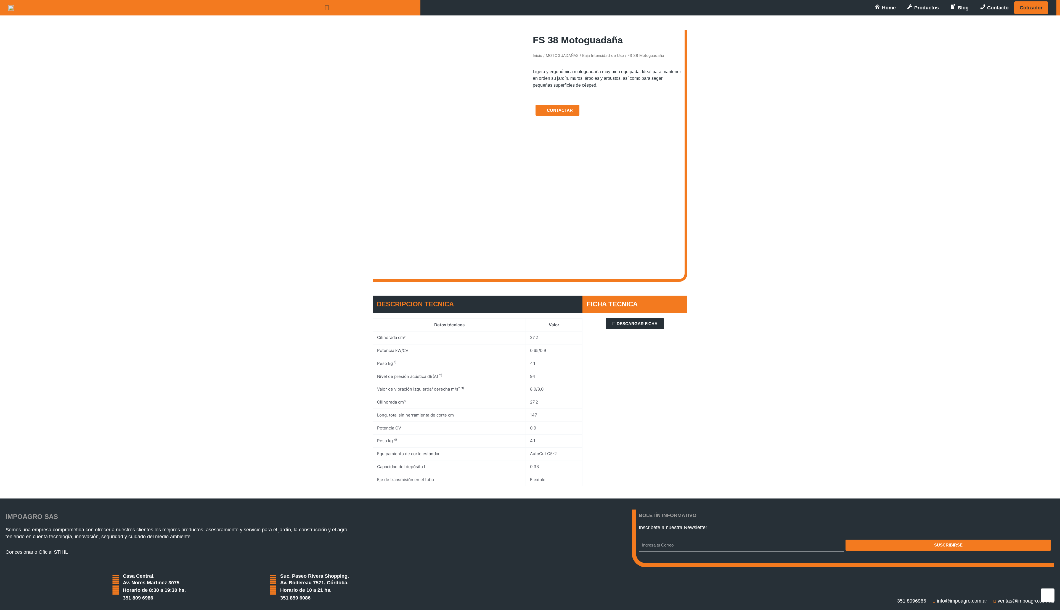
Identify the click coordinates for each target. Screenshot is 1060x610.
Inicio (537, 55)
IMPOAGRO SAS (32, 516)
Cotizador (1031, 7)
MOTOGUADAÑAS (562, 55)
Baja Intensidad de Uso (603, 55)
